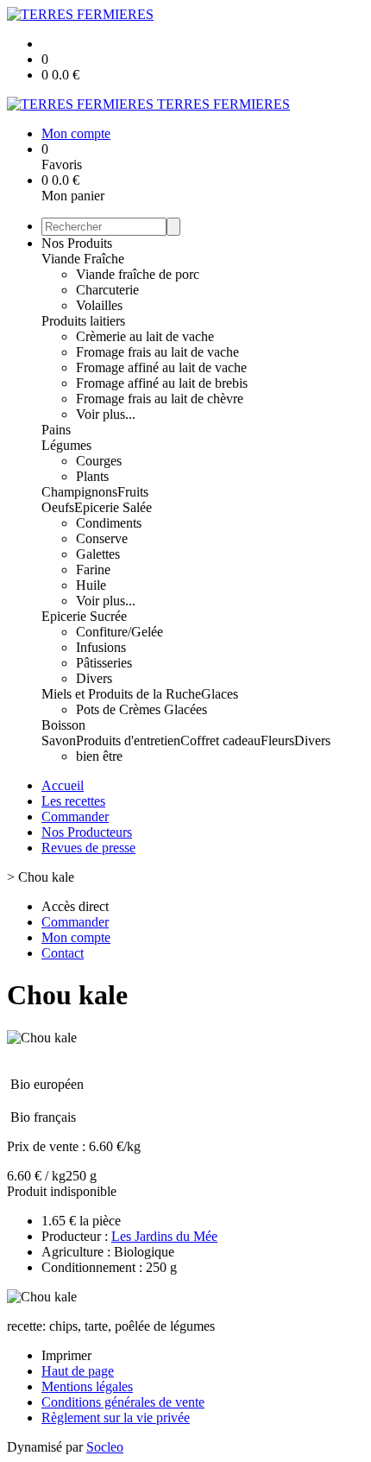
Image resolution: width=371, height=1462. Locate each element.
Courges (99, 460)
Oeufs (57, 507)
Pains (56, 429)
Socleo (104, 1447)
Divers (94, 678)
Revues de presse (88, 847)
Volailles (99, 305)
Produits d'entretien (128, 740)
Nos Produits (76, 243)
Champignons (79, 491)
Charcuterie (107, 289)
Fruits (132, 491)
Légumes (66, 445)
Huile (91, 585)
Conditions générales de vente (122, 1402)
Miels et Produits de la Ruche (121, 694)
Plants (92, 476)
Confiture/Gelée (119, 631)
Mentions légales (87, 1386)
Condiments (108, 523)
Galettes (98, 554)
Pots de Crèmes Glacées (141, 709)
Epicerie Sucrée (84, 616)
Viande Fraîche (82, 258)
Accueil (62, 785)
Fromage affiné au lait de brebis (162, 383)
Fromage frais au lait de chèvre (159, 398)
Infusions (101, 647)
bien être (99, 756)
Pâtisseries (104, 662)
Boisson (63, 725)
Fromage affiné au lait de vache (161, 367)
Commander (75, 816)
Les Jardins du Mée (164, 1236)
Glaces (219, 694)
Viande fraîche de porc (137, 274)
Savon (58, 740)
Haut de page (77, 1371)
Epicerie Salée (113, 507)
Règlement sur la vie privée (115, 1417)
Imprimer (66, 1355)
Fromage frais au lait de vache (157, 352)
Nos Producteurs (86, 832)
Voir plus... (105, 414)
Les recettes (73, 801)
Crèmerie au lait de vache (145, 336)
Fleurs (277, 740)
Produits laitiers (83, 320)
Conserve (102, 538)
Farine (93, 569)
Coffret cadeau (220, 740)
